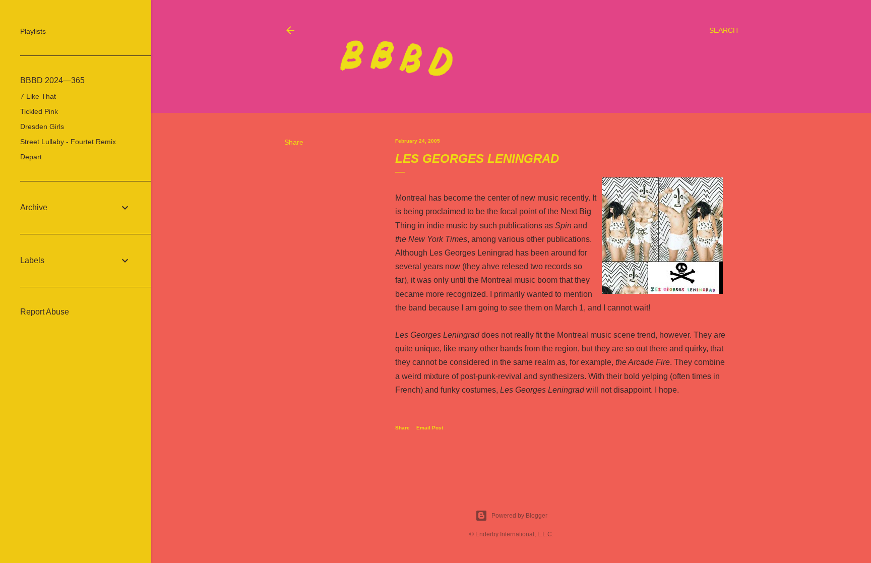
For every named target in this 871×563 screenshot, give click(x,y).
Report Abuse (44, 311)
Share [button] (293, 142)
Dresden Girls (42, 126)
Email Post (429, 427)
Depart (31, 157)
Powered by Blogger (519, 515)
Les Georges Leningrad (471, 252)
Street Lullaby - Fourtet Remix (68, 142)
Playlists (33, 31)
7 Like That (38, 96)
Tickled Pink (39, 111)
